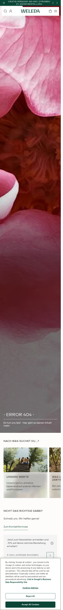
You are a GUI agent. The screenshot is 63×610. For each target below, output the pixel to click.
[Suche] (5, 11)
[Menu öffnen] (55, 11)
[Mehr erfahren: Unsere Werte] (25, 473)
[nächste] (57, 2)
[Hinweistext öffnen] (52, 543)
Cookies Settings (30, 588)
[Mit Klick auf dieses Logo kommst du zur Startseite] (30, 11)
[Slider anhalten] (3, 2)
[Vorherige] (52, 2)
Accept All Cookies (30, 604)
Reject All (30, 596)
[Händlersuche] (50, 555)
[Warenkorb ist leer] (50, 11)
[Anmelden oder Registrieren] (10, 11)
